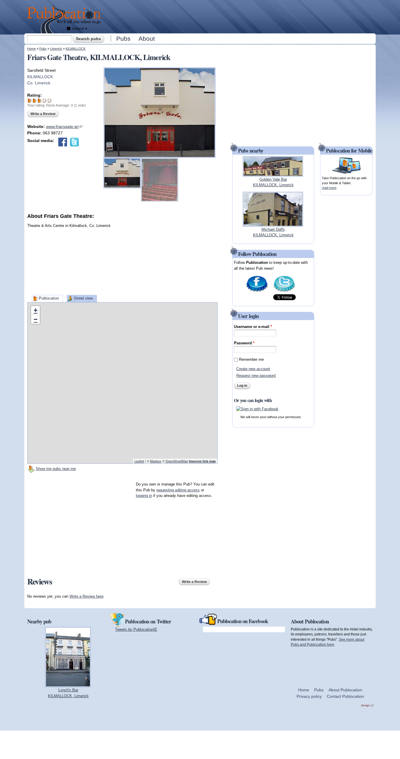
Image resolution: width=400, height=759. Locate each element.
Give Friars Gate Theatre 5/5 (49, 100)
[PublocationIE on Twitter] (284, 291)
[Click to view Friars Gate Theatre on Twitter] (74, 142)
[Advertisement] (239, 16)
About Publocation (345, 690)
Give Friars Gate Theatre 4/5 (44, 100)
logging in (144, 495)
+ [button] (35, 310)
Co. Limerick (38, 83)
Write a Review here (86, 596)
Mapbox (155, 461)
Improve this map (202, 461)
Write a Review (42, 114)
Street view (83, 298)
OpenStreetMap (176, 461)
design (367, 705)
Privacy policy (309, 696)
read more (329, 187)
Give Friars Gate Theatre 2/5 (34, 100)
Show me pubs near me (56, 468)
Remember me (251, 359)
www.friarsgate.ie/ (64, 126)
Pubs (123, 38)
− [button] (35, 319)
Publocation (49, 298)
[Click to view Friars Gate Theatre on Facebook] (62, 142)
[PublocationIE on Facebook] (257, 291)
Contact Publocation (345, 696)
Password (244, 343)
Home (31, 48)
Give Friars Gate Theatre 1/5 (29, 100)
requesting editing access (178, 490)
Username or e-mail (253, 326)
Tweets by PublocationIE (136, 629)
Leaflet (139, 461)
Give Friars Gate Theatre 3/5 (39, 100)
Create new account (253, 369)
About (147, 38)
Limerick (56, 48)
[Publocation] (65, 19)
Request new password (256, 375)
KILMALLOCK (76, 48)
